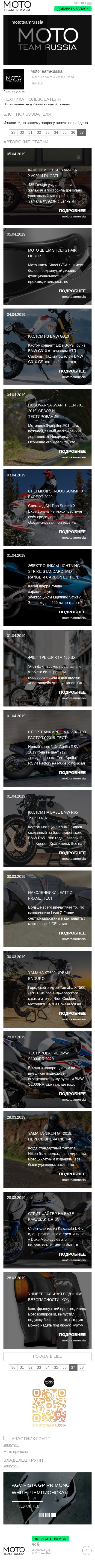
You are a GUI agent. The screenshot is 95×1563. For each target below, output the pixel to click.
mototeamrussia (74, 216)
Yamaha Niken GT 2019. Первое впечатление (50, 1136)
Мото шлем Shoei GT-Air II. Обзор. (54, 253)
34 (56, 132)
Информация (41, 1550)
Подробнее (72, 210)
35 (64, 132)
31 (30, 132)
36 (73, 132)
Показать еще (47, 1356)
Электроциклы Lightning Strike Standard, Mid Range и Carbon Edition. (54, 571)
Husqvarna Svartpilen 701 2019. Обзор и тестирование (55, 411)
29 (13, 132)
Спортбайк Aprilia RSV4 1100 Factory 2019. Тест (57, 735)
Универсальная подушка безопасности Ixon (54, 1297)
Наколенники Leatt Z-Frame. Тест (50, 895)
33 (47, 132)
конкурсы (11, 1445)
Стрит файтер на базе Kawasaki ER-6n (51, 1216)
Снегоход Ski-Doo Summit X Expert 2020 (55, 494)
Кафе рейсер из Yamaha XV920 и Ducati (52, 173)
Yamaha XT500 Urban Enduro (49, 976)
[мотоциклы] (17, 6)
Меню (80, 3)
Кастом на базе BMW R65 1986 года (53, 815)
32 (39, 132)
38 (82, 1367)
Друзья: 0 (36, 83)
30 (22, 132)
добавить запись (73, 9)
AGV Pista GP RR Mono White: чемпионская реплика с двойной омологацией (41, 1489)
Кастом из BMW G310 (48, 336)
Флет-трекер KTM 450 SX (52, 657)
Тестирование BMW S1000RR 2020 (48, 1056)
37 (82, 132)
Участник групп (31, 1438)
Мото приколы (15, 1452)
